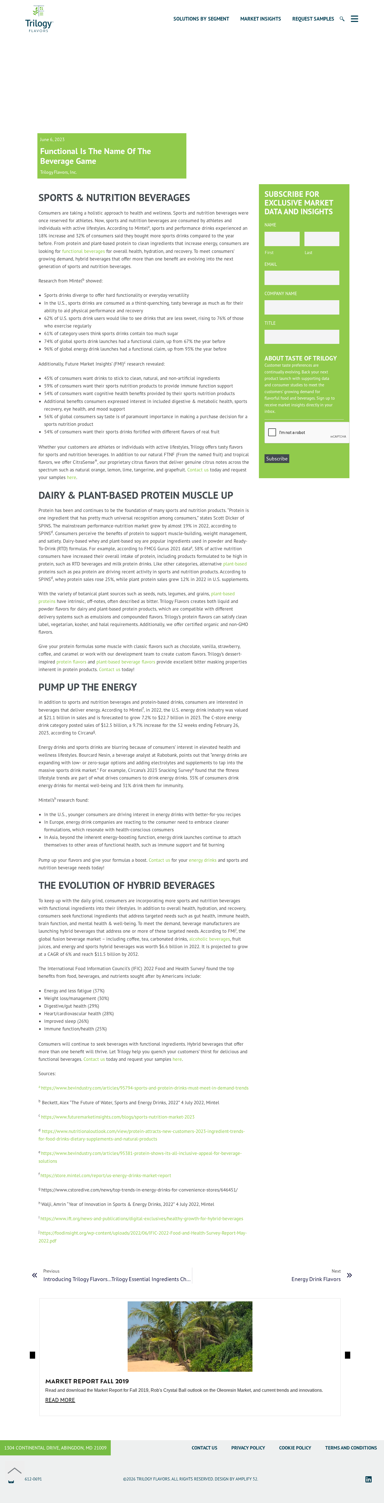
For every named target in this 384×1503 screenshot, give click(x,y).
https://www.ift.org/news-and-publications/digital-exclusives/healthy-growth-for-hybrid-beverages (141, 1218)
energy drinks (202, 860)
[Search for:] (339, 22)
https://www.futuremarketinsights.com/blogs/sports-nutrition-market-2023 (118, 1117)
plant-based (235, 564)
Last (309, 252)
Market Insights (260, 18)
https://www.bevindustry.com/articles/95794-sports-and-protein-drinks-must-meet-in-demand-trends (144, 1088)
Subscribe (277, 458)
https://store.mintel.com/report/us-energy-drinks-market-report (105, 1175)
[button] (32, 1355)
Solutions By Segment (201, 18)
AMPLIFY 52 (246, 1479)
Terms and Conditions (351, 1448)
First (269, 252)
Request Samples (313, 18)
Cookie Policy (295, 1448)
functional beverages (83, 251)
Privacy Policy (248, 1448)
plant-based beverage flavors (125, 662)
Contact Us (204, 1448)
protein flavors (71, 662)
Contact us (198, 470)
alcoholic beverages (209, 939)
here (71, 477)
